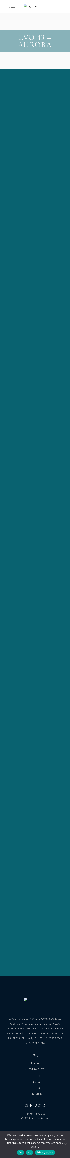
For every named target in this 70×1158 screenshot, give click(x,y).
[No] (65, 1144)
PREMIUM (36, 1094)
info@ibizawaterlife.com (35, 1118)
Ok (20, 1152)
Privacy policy (45, 1152)
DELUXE (36, 1088)
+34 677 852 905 (35, 1113)
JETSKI (36, 1076)
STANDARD (36, 1082)
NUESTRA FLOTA (35, 1069)
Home (35, 1063)
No (29, 1152)
